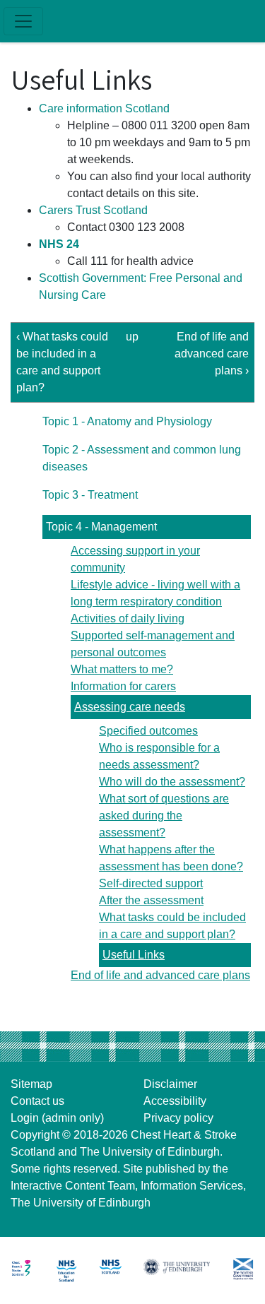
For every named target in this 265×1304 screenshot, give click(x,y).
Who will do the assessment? (172, 782)
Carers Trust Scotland (93, 210)
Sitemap (31, 1084)
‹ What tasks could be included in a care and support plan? (62, 362)
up (130, 337)
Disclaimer (170, 1084)
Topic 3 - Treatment (90, 495)
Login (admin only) (57, 1118)
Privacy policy (178, 1118)
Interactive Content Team (73, 1186)
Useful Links (133, 955)
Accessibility (174, 1101)
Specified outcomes (148, 731)
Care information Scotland (104, 108)
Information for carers (123, 686)
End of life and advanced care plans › (212, 354)
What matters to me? (122, 669)
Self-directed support (151, 883)
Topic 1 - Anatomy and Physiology (127, 421)
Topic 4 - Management (101, 527)
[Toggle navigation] (23, 21)
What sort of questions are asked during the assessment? (164, 815)
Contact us (37, 1101)
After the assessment (151, 900)
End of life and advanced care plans (160, 975)
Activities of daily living (127, 618)
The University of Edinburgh (150, 1152)
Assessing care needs (129, 707)
